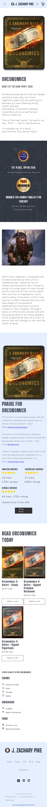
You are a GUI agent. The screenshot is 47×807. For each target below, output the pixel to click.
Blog (38, 762)
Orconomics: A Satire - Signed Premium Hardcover (32, 586)
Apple (8, 696)
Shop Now (21, 510)
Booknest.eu (13, 445)
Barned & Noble (13, 729)
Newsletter (23, 770)
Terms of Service (26, 797)
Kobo (8, 689)
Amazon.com (11, 725)
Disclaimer (10, 800)
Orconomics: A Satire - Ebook (10, 583)
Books (17, 762)
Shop (31, 762)
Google (9, 692)
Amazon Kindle (12, 685)
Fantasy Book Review (17, 427)
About (9, 762)
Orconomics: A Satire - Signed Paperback (10, 645)
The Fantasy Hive (16, 462)
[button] (4, 4)
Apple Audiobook (13, 713)
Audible (9, 709)
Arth (24, 762)
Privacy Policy (11, 797)
